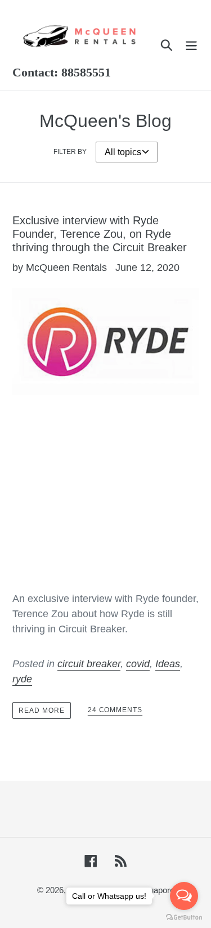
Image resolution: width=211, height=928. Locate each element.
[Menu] (191, 45)
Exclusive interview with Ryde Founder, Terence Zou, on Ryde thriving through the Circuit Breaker (99, 233)
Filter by (70, 152)
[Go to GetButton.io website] (184, 917)
